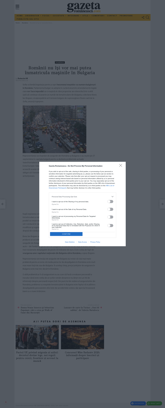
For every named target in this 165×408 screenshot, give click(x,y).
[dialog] (82, 204)
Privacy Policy (95, 242)
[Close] (121, 166)
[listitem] (82, 196)
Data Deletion (70, 242)
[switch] (110, 201)
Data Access (82, 242)
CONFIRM (66, 234)
